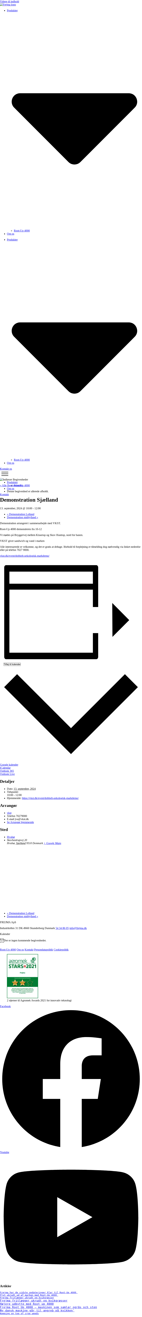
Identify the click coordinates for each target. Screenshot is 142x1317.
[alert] (71, 940)
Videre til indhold (9, 1)
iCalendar (5, 767)
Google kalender (9, 764)
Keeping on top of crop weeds (19, 1313)
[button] (5, 473)
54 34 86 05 (62, 928)
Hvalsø (11, 836)
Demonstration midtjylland (22, 517)
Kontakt (29, 949)
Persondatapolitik (43, 949)
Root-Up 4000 (22, 230)
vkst (9, 812)
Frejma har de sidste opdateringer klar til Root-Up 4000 (39, 1292)
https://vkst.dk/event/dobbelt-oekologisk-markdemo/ (50, 798)
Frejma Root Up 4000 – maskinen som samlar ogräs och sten (48, 1307)
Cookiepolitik (61, 949)
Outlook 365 (7, 770)
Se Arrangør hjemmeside (20, 822)
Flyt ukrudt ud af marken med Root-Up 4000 (29, 1295)
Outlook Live (7, 774)
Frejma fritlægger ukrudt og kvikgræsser (27, 1297)
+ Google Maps (52, 843)
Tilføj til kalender (12, 664)
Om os (10, 233)
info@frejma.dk (78, 928)
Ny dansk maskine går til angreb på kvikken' (37, 1310)
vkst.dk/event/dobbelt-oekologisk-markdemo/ (24, 555)
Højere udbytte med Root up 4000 (27, 1304)
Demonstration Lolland (20, 514)
